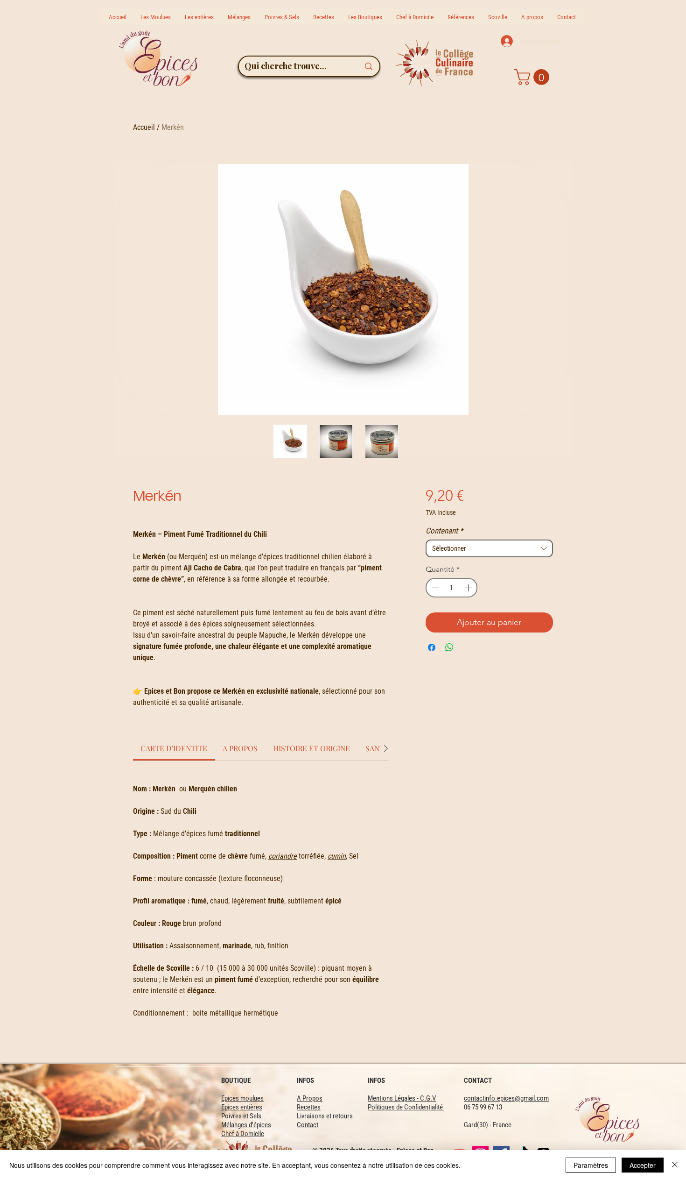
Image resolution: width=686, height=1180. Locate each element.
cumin (337, 856)
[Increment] (469, 588)
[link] (173, 748)
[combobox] (489, 548)
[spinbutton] (452, 588)
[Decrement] (434, 588)
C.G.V (428, 1098)
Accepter (643, 1165)
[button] (533, 77)
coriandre (282, 856)
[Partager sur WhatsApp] (449, 647)
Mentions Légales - (394, 1098)
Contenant (444, 530)
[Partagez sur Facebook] (431, 647)
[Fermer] (674, 1165)
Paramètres (591, 1165)
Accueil (144, 127)
